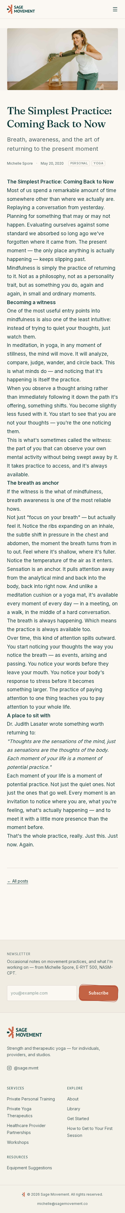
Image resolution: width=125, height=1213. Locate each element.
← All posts (17, 880)
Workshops (18, 1142)
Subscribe (98, 993)
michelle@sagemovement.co (62, 1203)
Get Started (78, 1118)
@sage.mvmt (26, 1067)
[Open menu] (115, 9)
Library (73, 1108)
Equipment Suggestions (29, 1167)
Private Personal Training (31, 1098)
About (72, 1098)
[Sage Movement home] (21, 9)
